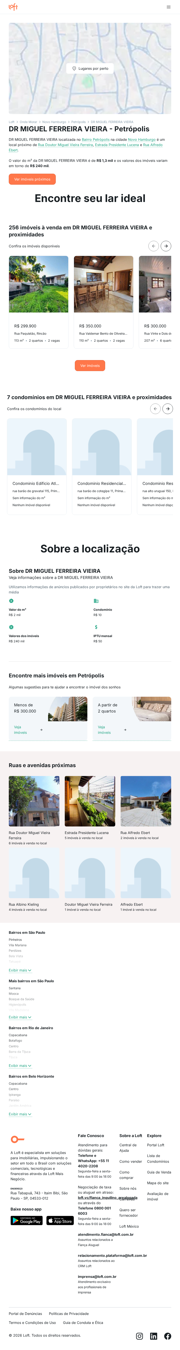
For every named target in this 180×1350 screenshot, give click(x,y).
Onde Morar (28, 122)
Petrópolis (78, 122)
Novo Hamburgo (54, 122)
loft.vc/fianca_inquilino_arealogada (107, 1197)
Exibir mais (18, 970)
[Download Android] (27, 1221)
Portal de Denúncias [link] (25, 1313)
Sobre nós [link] (127, 1188)
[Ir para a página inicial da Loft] (15, 7)
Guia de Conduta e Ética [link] (83, 1322)
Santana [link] (15, 988)
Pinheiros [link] (15, 939)
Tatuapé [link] (15, 961)
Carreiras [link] (127, 1199)
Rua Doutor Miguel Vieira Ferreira (65, 145)
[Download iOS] (60, 1221)
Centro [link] (13, 1046)
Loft (11, 122)
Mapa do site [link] (158, 1183)
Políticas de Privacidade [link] (69, 1313)
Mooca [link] (14, 993)
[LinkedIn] (153, 1337)
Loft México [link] (129, 1226)
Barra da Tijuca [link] (20, 1052)
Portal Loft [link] (155, 1145)
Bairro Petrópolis (96, 139)
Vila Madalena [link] (19, 1010)
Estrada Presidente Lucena (117, 145)
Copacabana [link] (18, 1035)
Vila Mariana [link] (18, 945)
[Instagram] (139, 1337)
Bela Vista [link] (16, 956)
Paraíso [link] (14, 1100)
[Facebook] (167, 1337)
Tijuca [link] (13, 1057)
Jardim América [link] (20, 1105)
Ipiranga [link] (15, 1094)
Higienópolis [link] (17, 1004)
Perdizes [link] (15, 950)
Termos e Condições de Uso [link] (32, 1322)
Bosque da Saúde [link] (21, 999)
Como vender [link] (130, 1161)
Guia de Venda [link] (159, 1172)
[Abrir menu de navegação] (168, 7)
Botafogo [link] (15, 1040)
